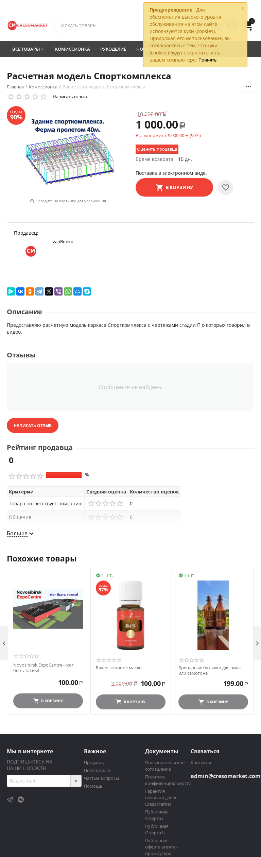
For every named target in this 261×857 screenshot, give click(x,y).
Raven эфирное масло (119, 668)
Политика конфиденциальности (168, 780)
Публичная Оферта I (157, 815)
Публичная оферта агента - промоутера (161, 846)
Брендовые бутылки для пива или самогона (209, 670)
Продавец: (26, 233)
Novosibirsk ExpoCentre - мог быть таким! (43, 667)
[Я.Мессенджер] (11, 291)
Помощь (93, 786)
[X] (49, 291)
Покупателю (97, 770)
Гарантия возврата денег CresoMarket (161, 797)
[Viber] (58, 291)
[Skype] (87, 291)
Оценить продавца (157, 149)
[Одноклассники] (30, 291)
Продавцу (94, 762)
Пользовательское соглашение (165, 765)
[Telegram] (39, 291)
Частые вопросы (101, 778)
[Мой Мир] (77, 291)
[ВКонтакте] (20, 291)
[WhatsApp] (68, 291)
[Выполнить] (75, 781)
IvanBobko (62, 241)
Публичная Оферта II (157, 829)
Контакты (201, 762)
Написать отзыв (70, 97)
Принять (207, 60)
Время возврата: (155, 159)
